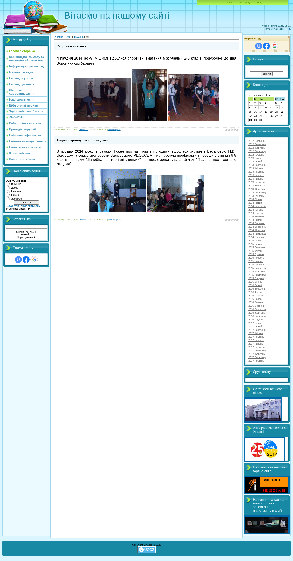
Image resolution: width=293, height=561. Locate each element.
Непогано (16, 191)
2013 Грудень (256, 195)
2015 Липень (255, 261)
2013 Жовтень (256, 189)
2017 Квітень (255, 333)
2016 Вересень (257, 309)
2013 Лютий (255, 161)
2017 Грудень (256, 360)
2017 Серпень (256, 347)
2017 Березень (257, 329)
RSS (288, 28)
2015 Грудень (256, 278)
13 (276, 107)
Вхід (259, 2)
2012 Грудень (256, 154)
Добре (14, 187)
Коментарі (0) (114, 129)
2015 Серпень (256, 264)
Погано (15, 195)
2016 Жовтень (256, 312)
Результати (12, 206)
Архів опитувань (30, 206)
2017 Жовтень (256, 354)
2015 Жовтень (256, 271)
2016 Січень (255, 281)
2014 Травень (256, 213)
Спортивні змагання (72, 46)
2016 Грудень (256, 319)
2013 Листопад (257, 192)
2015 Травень (256, 254)
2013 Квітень (255, 168)
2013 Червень (256, 175)
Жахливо (16, 198)
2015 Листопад (257, 275)
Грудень (79, 37)
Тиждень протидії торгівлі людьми (82, 140)
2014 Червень (256, 216)
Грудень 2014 (259, 95)
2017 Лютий (255, 326)
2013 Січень (255, 158)
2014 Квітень (255, 209)
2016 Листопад (257, 316)
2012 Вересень (257, 144)
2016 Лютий (255, 285)
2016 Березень (257, 288)
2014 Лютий (255, 202)
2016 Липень (255, 302)
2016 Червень (256, 299)
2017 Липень (255, 343)
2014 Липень (255, 220)
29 (250, 120)
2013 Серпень (256, 182)
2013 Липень (255, 178)
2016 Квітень (255, 292)
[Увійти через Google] (34, 259)
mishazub (83, 129)
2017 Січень (255, 323)
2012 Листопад (257, 151)
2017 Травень (256, 336)
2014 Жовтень (256, 230)
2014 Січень (255, 199)
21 (282, 111)
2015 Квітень (255, 250)
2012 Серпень (256, 141)
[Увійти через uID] (18, 259)
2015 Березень (257, 247)
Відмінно (16, 184)
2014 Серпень (256, 223)
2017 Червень (256, 340)
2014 (68, 37)
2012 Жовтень (256, 147)
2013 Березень (257, 165)
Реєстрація (245, 2)
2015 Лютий (255, 244)
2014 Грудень (256, 237)
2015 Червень (256, 257)
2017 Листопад (257, 357)
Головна (228, 2)
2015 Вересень (257, 268)
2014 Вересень (257, 226)
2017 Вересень (257, 350)
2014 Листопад (257, 233)
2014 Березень (257, 206)
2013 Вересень (257, 185)
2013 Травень (256, 171)
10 (261, 107)
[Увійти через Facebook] (26, 259)
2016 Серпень (256, 305)
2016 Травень (256, 295)
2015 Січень (255, 240)
